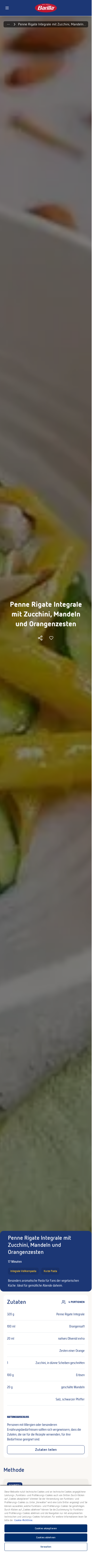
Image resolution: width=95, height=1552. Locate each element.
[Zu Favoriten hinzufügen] (51, 638)
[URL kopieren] (40, 638)
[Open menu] (7, 7)
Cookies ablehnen (45, 1537)
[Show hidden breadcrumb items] (8, 24)
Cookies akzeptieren (46, 1528)
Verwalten (45, 1546)
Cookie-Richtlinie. (23, 1520)
